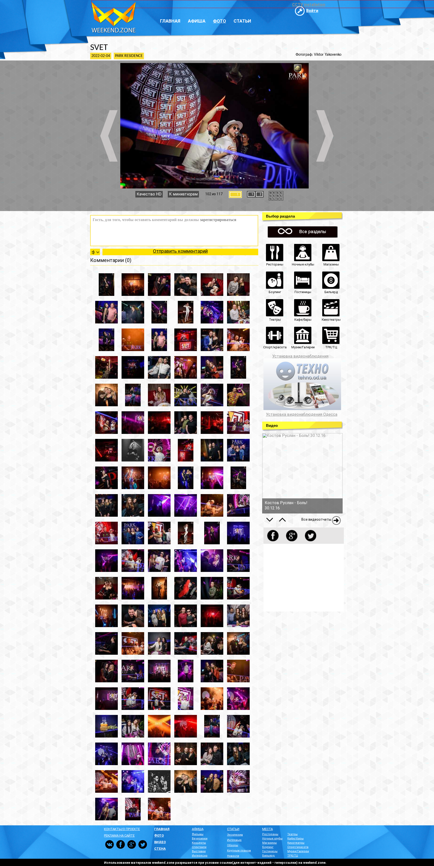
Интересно (199, 855)
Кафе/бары (295, 838)
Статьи (242, 21)
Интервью (234, 840)
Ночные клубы (272, 838)
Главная (170, 21)
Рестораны (270, 834)
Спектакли (199, 847)
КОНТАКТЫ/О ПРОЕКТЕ (122, 829)
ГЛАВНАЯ (162, 829)
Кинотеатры (295, 842)
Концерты (199, 842)
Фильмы (197, 834)
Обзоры (232, 845)
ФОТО (159, 835)
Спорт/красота (297, 847)
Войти (312, 10)
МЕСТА (267, 829)
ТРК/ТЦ (292, 855)
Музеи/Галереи (298, 851)
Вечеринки (199, 838)
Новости (233, 855)
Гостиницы (270, 851)
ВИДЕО (160, 842)
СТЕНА (160, 848)
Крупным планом (239, 850)
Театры (292, 834)
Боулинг (268, 847)
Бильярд (268, 855)
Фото (219, 21)
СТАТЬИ (233, 829)
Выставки (199, 851)
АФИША (197, 829)
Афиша (196, 21)
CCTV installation (308, 4)
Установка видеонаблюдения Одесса (301, 415)
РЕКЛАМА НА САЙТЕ (119, 835)
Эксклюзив (235, 834)
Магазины (269, 842)
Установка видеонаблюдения (300, 356)
